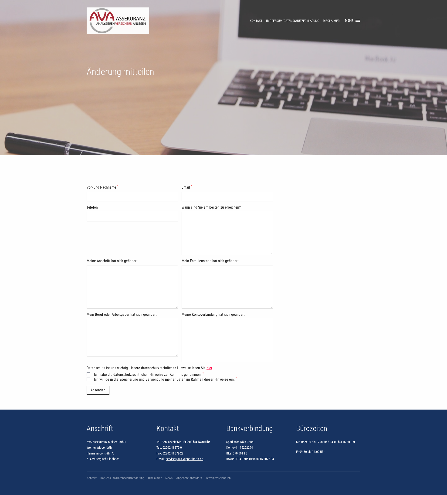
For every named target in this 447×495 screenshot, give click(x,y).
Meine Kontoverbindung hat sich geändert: (214, 314)
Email (187, 187)
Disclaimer (331, 21)
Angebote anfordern (189, 478)
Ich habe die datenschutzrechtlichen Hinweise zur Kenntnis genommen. (149, 374)
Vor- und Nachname (102, 187)
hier (209, 368)
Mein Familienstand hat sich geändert (210, 261)
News (169, 478)
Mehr (349, 20)
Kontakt (256, 21)
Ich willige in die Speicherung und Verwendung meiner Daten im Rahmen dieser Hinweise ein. (165, 379)
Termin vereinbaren (218, 478)
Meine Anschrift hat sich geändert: (113, 261)
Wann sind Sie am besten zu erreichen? (211, 207)
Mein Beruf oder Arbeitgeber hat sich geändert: (122, 314)
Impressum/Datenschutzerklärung (292, 21)
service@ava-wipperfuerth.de (184, 459)
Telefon (92, 207)
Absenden (98, 390)
